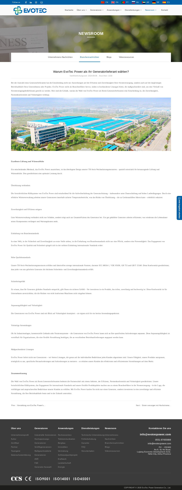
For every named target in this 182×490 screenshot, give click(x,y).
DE (158, 2)
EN (117, 2)
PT (127, 2)
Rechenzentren (65, 435)
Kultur (13, 439)
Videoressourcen (126, 57)
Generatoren (96, 10)
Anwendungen (113, 10)
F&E (36, 463)
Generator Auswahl (43, 467)
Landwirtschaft (64, 463)
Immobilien (63, 447)
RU (137, 2)
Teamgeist (15, 451)
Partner (14, 447)
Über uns (81, 10)
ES (168, 2)
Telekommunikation (66, 439)
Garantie (85, 443)
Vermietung (63, 451)
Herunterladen (87, 451)
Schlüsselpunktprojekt (67, 455)
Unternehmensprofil (20, 435)
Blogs (109, 57)
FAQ (83, 447)
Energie (61, 467)
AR (148, 2)
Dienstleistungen (132, 10)
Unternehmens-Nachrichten (60, 57)
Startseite (69, 10)
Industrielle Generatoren (45, 435)
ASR (36, 459)
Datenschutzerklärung (21, 455)
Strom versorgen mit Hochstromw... (153, 405)
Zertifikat (15, 443)
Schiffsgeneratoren (43, 447)
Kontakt (164, 10)
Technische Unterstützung (93, 435)
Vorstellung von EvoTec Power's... (28, 405)
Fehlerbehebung (88, 439)
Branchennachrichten (89, 57)
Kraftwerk (62, 459)
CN (107, 2)
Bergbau (62, 443)
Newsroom (150, 10)
